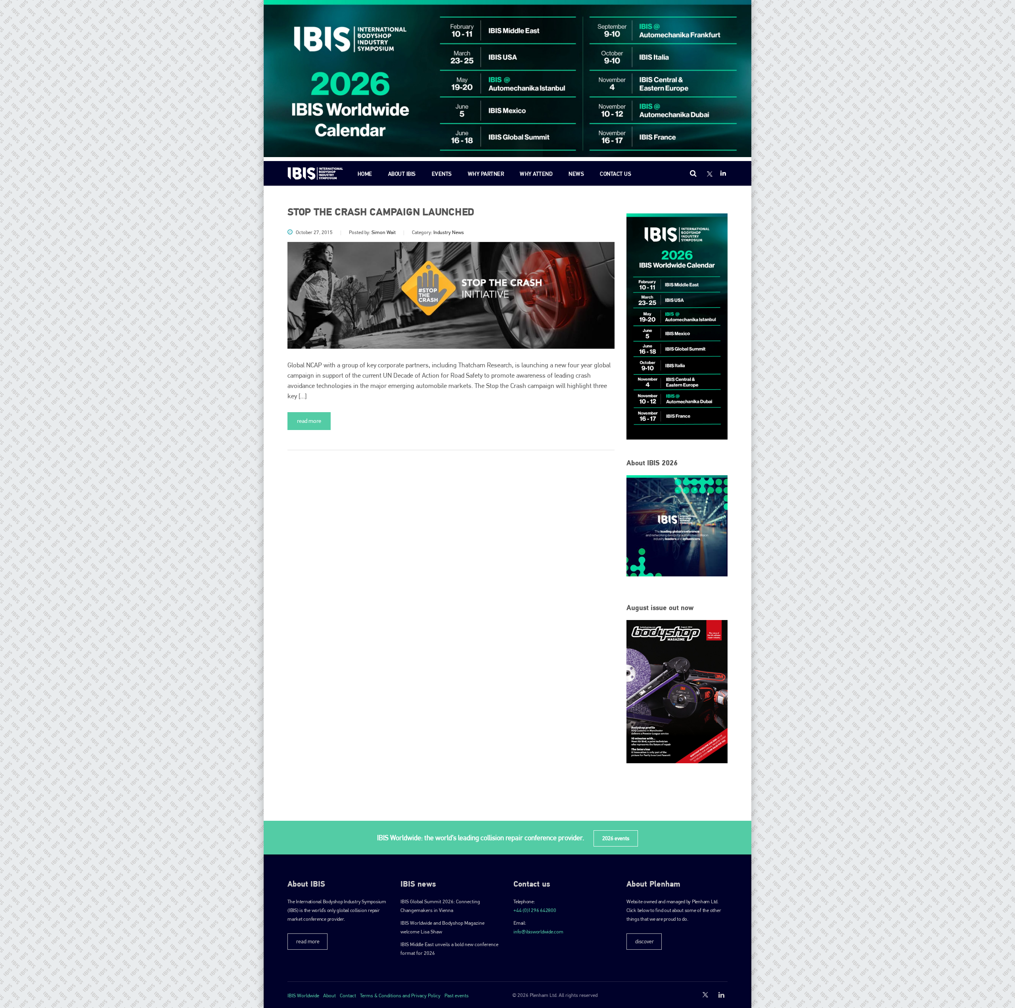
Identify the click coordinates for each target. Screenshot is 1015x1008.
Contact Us (615, 174)
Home (365, 174)
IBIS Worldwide (303, 995)
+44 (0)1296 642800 (534, 910)
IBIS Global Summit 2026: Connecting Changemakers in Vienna (440, 906)
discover (644, 941)
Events (442, 174)
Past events (456, 995)
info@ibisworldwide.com (538, 932)
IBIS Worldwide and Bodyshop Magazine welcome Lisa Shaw (442, 927)
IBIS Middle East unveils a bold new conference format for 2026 (449, 948)
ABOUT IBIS (402, 174)
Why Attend (536, 174)
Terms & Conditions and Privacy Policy (400, 995)
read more (309, 420)
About (329, 995)
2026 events (615, 838)
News (576, 174)
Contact (348, 995)
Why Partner (486, 174)
